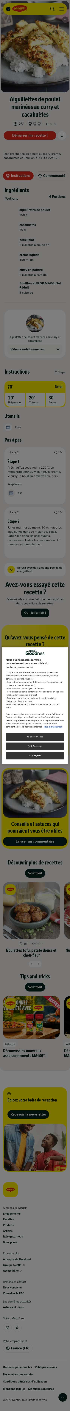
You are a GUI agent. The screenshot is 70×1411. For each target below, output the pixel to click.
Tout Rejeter (35, 755)
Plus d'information (53, 727)
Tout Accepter (35, 746)
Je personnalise (35, 737)
